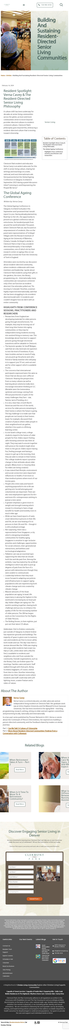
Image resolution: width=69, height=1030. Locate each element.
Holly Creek (59, 991)
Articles (8, 75)
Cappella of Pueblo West (34, 991)
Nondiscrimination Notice (17, 1022)
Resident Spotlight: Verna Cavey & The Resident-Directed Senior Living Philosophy (54, 144)
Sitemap (8, 1025)
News (47, 104)
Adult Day (49, 94)
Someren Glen (50, 994)
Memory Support (51, 118)
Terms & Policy (5, 1022)
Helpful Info (49, 113)
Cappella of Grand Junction (15, 991)
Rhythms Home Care (37, 994)
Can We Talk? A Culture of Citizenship (22, 728)
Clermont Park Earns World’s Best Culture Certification (45, 958)
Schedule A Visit (8, 959)
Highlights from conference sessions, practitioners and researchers (54, 153)
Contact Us (6, 946)
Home (3, 75)
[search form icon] (61, 6)
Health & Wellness (52, 108)
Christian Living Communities (27, 985)
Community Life (51, 99)
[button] (23, 4)
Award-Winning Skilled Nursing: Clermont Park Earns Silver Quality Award (46, 949)
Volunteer (6, 963)
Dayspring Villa (49, 991)
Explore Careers (8, 956)
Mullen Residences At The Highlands (17, 994)
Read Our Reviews (8, 966)
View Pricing (6, 970)
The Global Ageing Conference (53, 149)
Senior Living (50, 122)
